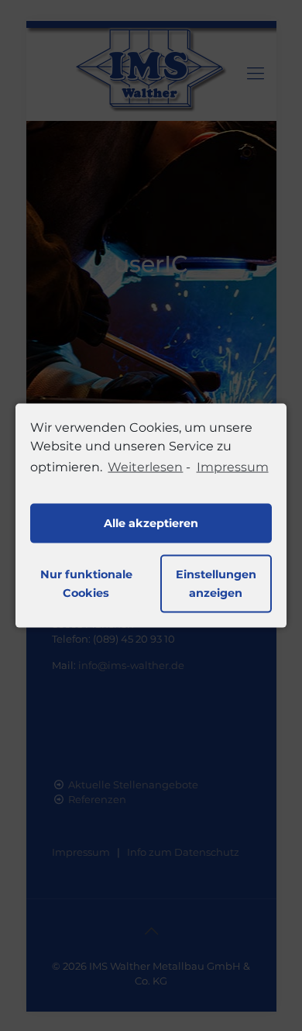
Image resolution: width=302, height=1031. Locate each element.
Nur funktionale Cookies (86, 583)
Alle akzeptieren (151, 523)
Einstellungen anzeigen (216, 583)
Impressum (232, 467)
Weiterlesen (145, 467)
